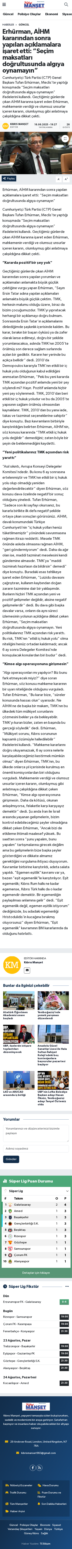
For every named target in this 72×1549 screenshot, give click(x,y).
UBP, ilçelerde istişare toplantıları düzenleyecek (17, 1049)
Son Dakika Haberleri (54, 1504)
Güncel (8, 14)
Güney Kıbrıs (31, 1533)
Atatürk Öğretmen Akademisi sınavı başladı (15, 1015)
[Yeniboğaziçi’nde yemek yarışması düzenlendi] (53, 1000)
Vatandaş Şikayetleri (20, 1529)
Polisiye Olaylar (29, 14)
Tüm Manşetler (19, 1504)
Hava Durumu (51, 1485)
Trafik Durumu (18, 1492)
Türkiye (58, 1529)
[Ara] (66, 4)
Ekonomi (51, 14)
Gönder (11, 1159)
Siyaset (56, 1525)
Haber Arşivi (17, 1511)
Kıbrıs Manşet (33, 962)
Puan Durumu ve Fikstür (49, 1494)
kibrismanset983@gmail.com (38, 1453)
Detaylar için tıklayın (36, 1272)
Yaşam (38, 1529)
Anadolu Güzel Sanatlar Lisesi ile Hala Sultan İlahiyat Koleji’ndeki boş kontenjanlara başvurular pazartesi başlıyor (52, 1055)
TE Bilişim (45, 1543)
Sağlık (44, 1533)
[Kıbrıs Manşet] (12, 964)
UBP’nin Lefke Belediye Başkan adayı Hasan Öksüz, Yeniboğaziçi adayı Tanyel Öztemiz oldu (52, 1098)
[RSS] (39, 1468)
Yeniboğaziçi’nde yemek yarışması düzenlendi (49, 1015)
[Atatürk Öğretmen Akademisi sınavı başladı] (19, 1000)
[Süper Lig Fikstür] (67, 1286)
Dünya (48, 1529)
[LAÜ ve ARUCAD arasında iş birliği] (19, 1080)
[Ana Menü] (4, 4)
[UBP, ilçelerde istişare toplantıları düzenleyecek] (19, 1034)
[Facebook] (33, 1468)
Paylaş (11, 178)
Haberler (8, 25)
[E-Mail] (27, 970)
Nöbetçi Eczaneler (21, 1485)
